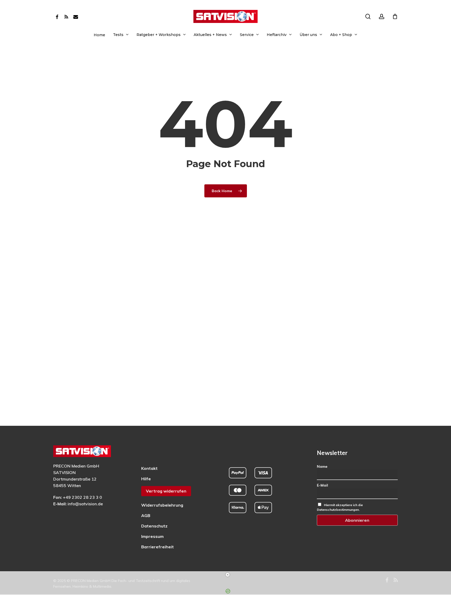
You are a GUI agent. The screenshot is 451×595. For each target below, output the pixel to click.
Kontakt (149, 468)
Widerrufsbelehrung (162, 505)
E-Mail (322, 485)
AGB (145, 515)
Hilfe (146, 478)
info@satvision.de (85, 503)
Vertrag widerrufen (166, 491)
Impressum (152, 536)
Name (322, 466)
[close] (227, 574)
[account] (381, 16)
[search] (368, 16)
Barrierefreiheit (157, 546)
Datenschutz (154, 526)
